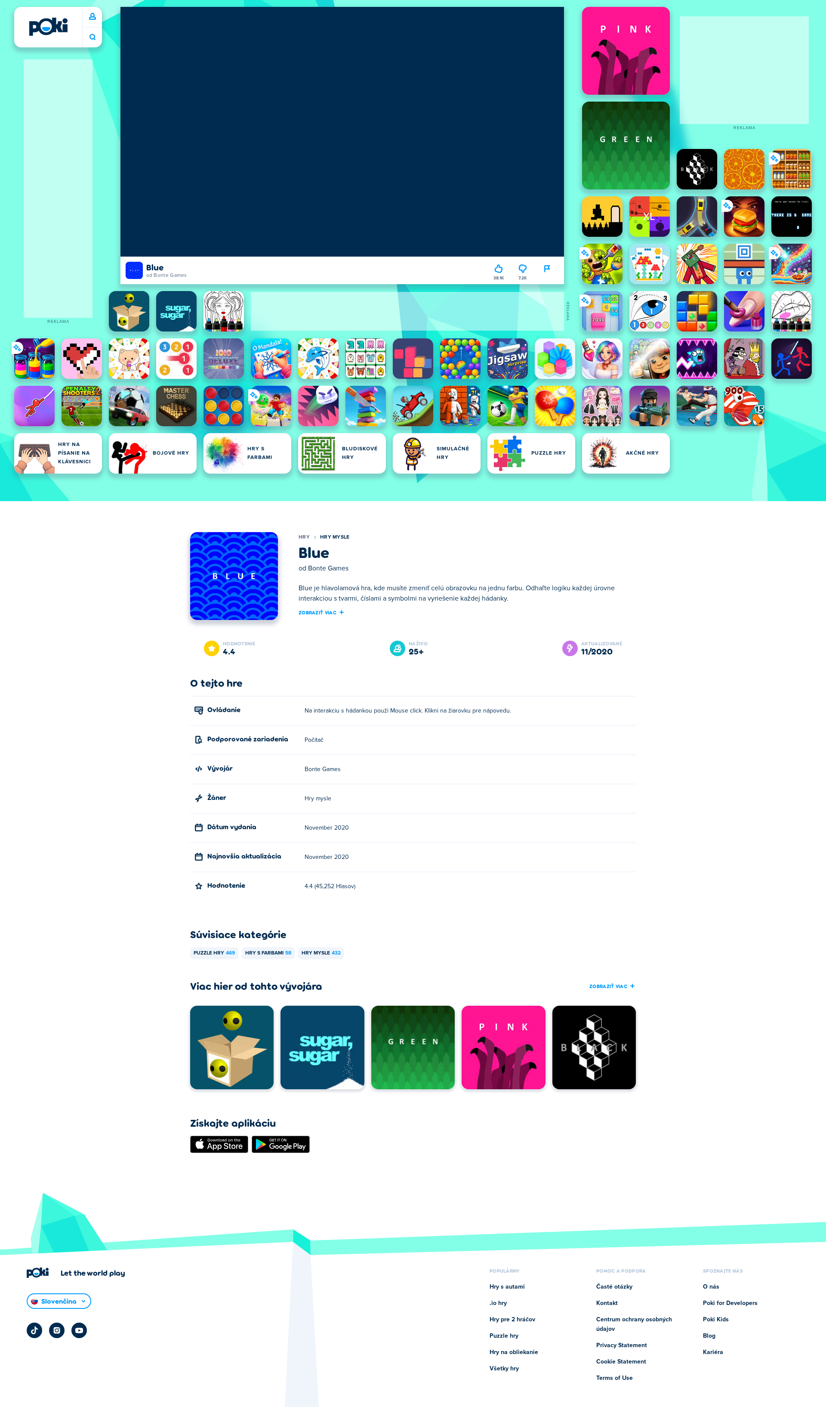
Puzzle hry (214, 953)
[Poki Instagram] (57, 1330)
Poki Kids (716, 1320)
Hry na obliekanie (514, 1352)
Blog (709, 1336)
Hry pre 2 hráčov (512, 1320)
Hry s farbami (268, 953)
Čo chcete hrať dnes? (92, 37)
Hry (304, 537)
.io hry (498, 1303)
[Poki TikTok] (34, 1330)
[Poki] (48, 27)
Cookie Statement (621, 1362)
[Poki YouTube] (79, 1330)
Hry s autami (507, 1287)
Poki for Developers (730, 1303)
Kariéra (713, 1352)
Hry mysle (335, 537)
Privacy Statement (621, 1345)
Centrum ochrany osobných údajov (634, 1324)
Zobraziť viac (317, 612)
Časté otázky (614, 1287)
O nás (711, 1287)
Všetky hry (504, 1369)
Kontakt (607, 1303)
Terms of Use (614, 1378)
